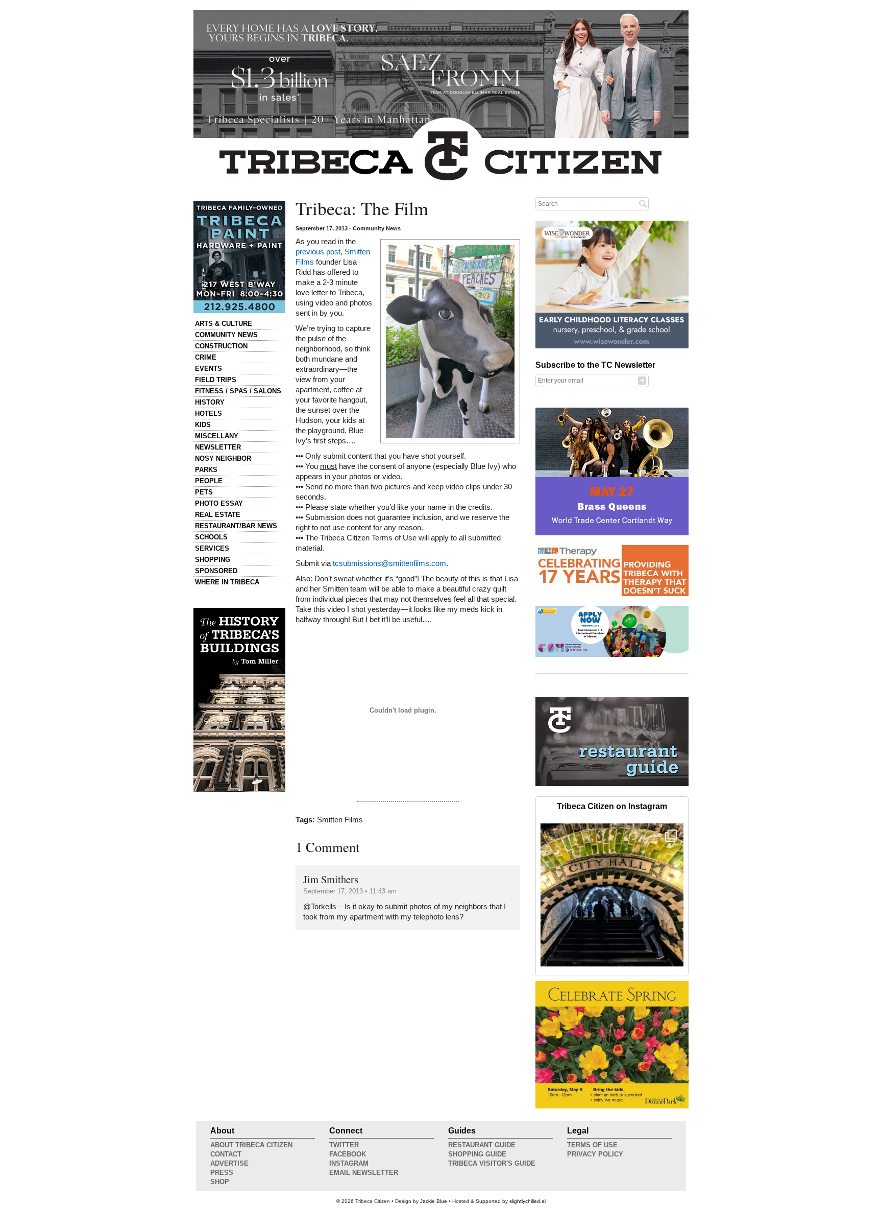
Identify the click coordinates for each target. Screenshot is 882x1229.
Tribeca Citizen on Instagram (612, 806)
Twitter (344, 1145)
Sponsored (216, 571)
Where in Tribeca (227, 582)
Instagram (349, 1163)
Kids (203, 425)
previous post (318, 252)
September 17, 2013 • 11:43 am (350, 891)
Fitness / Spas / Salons (238, 391)
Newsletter (218, 447)
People (209, 481)
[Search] (643, 203)
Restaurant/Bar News (236, 526)
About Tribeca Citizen (251, 1145)
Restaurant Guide (482, 1145)
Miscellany (216, 436)
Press (221, 1172)
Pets (204, 492)
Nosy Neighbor (223, 458)
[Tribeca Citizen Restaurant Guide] (612, 784)
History (210, 402)
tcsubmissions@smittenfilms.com (389, 563)
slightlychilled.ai (527, 1201)
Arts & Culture (223, 323)
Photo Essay (219, 503)
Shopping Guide (477, 1154)
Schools (211, 537)
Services (212, 548)
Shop (219, 1182)
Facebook (347, 1154)
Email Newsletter (363, 1172)
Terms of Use (592, 1145)
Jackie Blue (433, 1201)
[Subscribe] (642, 380)
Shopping (212, 559)
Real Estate (217, 514)
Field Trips (215, 380)
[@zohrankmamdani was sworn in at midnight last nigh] (612, 894)
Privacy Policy (595, 1154)
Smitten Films (340, 820)
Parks (206, 470)
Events (208, 368)
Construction (221, 346)
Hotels (208, 413)
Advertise (229, 1163)
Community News (226, 335)
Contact (225, 1154)
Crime (205, 357)
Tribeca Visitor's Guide (491, 1163)
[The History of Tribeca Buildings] (239, 700)
